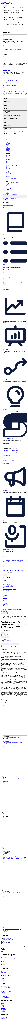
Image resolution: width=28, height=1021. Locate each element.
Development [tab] (16, 10)
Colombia (8, 183)
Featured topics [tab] (7, 7)
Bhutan (7, 162)
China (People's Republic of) (12, 182)
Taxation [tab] (6, 26)
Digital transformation (8, 939)
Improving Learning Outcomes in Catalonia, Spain (14, 778)
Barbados (8, 156)
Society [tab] (23, 24)
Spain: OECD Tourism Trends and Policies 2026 (13, 815)
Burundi (8, 172)
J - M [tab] (14, 131)
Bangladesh (8, 155)
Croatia (7, 189)
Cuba (7, 190)
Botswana (8, 166)
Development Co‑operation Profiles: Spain (12, 892)
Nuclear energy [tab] (7, 29)
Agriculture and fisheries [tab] (18, 7)
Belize (7, 160)
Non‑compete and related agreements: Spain (12, 742)
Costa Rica (8, 187)
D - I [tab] (10, 131)
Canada (7, 177)
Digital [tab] (22, 10)
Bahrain (7, 154)
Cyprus (7, 192)
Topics (5, 6)
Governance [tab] (19, 17)
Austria (7, 150)
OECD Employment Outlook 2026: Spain (12, 737)
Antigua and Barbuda (10, 145)
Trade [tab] (11, 26)
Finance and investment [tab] (9, 17)
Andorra (8, 143)
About (5, 575)
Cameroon (8, 176)
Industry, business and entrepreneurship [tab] (17, 19)
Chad (7, 179)
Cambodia (8, 174)
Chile (7, 181)
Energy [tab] (16, 26)
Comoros (8, 184)
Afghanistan (8, 139)
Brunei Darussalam (10, 168)
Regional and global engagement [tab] (16, 133)
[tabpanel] (15, 64)
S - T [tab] (23, 131)
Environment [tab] (15, 15)
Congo (7, 185)
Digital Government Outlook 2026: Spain (12, 929)
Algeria (7, 142)
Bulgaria (8, 170)
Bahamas (8, 153)
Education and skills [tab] (15, 12)
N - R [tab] (19, 131)
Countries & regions (8, 128)
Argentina (8, 147)
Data (5, 284)
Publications (6, 199)
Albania (7, 140)
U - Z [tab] (5, 133)
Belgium (8, 159)
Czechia (7, 193)
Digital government (7, 938)
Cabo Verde (8, 173)
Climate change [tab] (7, 10)
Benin (7, 161)
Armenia (8, 148)
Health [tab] (5, 19)
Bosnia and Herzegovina (11, 165)
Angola (7, 144)
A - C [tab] (5, 131)
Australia (8, 149)
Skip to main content (5, 1)
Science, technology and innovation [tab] (12, 24)
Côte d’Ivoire (9, 188)
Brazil (7, 167)
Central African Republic (11, 178)
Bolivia (7, 164)
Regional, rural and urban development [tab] (12, 22)
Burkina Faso (9, 171)
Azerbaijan (8, 151)
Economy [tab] (6, 12)
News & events (7, 455)
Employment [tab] (7, 15)
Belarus (7, 157)
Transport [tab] (15, 29)
